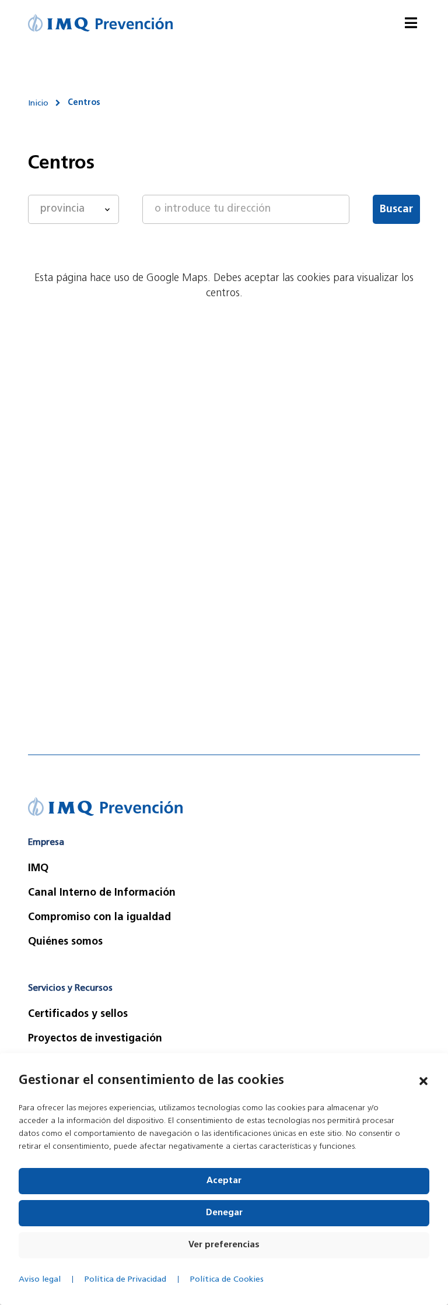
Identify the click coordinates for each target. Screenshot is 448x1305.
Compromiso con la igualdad (99, 918)
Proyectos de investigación (95, 1039)
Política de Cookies (227, 1279)
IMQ (38, 869)
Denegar (224, 1213)
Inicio (38, 103)
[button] (423, 1081)
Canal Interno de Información (102, 893)
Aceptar (224, 1181)
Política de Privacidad (125, 1279)
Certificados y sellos (78, 1014)
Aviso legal (40, 1279)
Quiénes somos (65, 942)
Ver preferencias (224, 1245)
